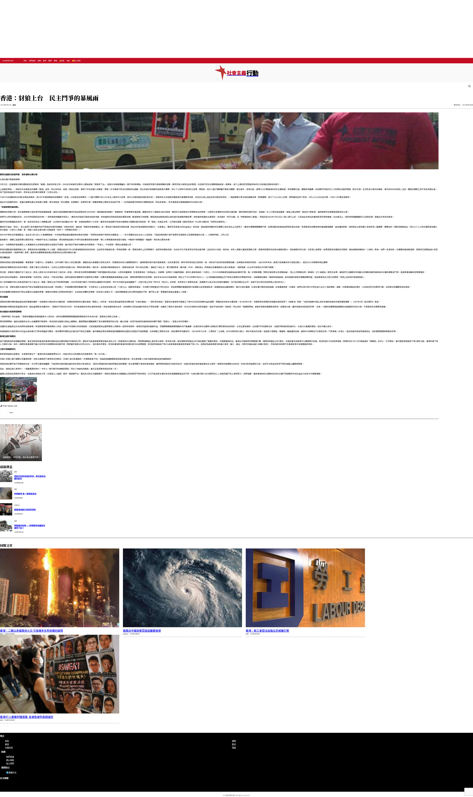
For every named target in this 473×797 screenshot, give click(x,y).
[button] (469, 86)
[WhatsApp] (40, 412)
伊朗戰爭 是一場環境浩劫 (25, 493)
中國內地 (17, 505)
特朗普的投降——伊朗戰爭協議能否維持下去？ (29, 526)
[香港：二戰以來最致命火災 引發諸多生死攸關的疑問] (59, 587)
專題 (15, 472)
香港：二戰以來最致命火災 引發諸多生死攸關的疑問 (31, 630)
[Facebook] (452, 60)
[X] (468, 60)
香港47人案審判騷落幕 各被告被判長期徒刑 (26, 717)
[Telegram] (462, 60)
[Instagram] (457, 60)
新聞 (1, 633)
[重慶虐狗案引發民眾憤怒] (6, 509)
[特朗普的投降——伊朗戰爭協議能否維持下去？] (6, 525)
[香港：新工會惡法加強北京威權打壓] (305, 587)
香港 (14, 105)
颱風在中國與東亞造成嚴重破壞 (142, 630)
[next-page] (6, 725)
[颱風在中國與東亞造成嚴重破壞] (182, 587)
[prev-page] (1, 725)
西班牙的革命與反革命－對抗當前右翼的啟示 (30, 477)
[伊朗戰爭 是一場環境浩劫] (6, 493)
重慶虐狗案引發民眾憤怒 (25, 509)
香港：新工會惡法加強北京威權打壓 (267, 630)
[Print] (48, 412)
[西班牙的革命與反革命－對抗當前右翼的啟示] (6, 476)
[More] (66, 412)
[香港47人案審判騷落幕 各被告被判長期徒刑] (59, 674)
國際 (15, 489)
